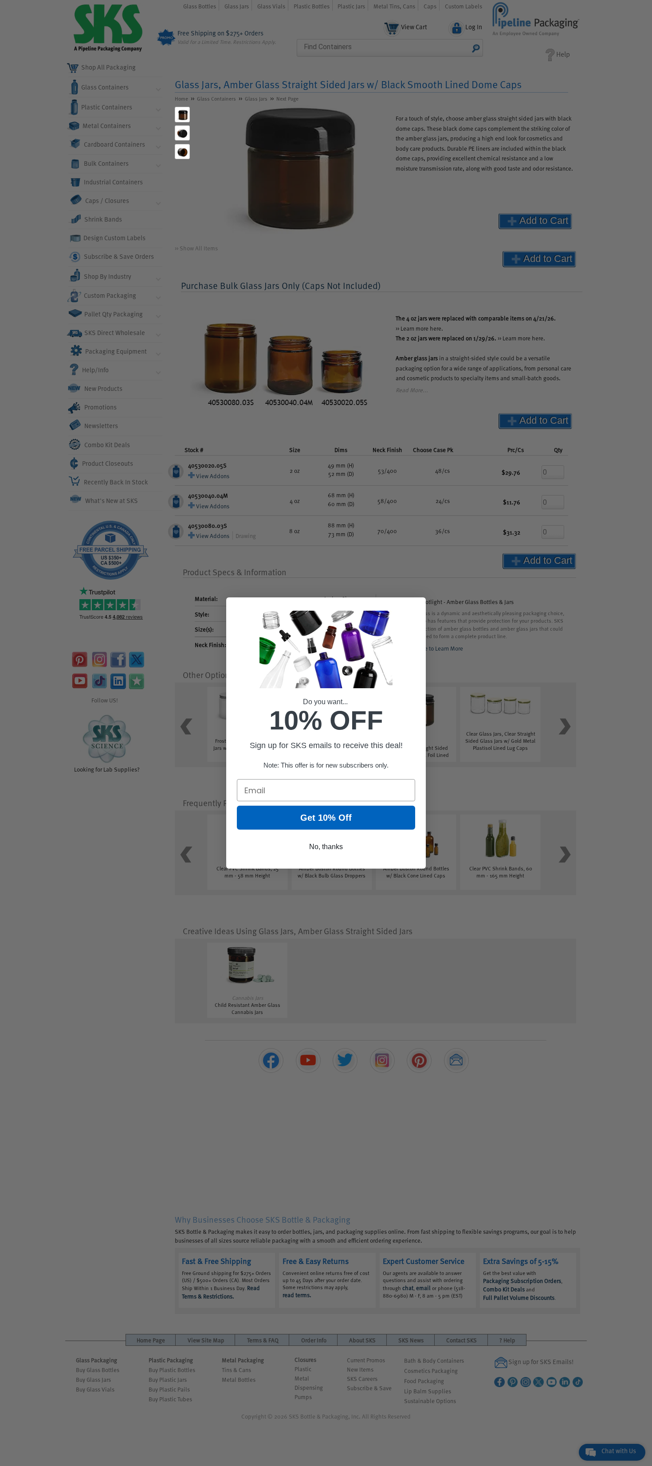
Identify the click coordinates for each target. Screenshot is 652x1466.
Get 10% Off (326, 818)
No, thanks (326, 846)
